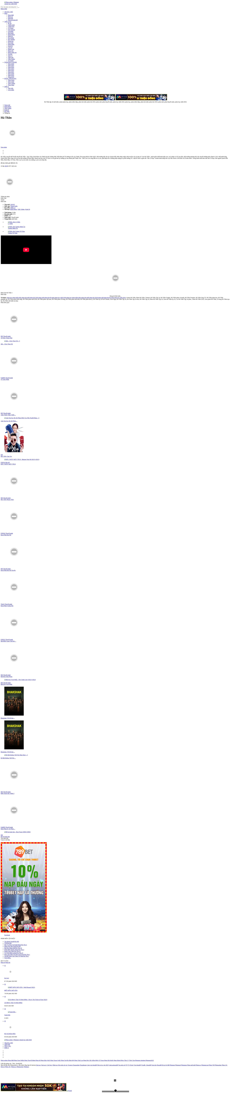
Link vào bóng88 (92, 1065)
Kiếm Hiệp (11, 44)
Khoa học (11, 41)
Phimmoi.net (205, 1065)
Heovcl (3, 1067)
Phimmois (184, 1065)
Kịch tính (10, 43)
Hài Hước (11, 33)
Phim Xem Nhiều (19, 1060)
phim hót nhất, (26, 297)
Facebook (7, 935)
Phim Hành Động (118, 1060)
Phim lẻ (3, 962)
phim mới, (41, 297)
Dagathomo (83, 1065)
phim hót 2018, (34, 297)
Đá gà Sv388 (165, 1065)
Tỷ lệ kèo (130, 1065)
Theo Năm (11, 85)
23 (14, 204)
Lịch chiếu (11, 90)
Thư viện (10, 88)
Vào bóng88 (137, 1065)
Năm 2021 (11, 72)
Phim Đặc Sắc (87, 1060)
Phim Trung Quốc (55, 1060)
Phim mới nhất (191, 1065)
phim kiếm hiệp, (17, 297)
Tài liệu (10, 54)
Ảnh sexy (44, 1065)
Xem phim (4, 147)
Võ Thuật (10, 60)
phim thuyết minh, (49, 297)
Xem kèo (154, 1065)
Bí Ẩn (9, 23)
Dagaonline (76, 1065)
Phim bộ (7, 962)
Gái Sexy (49, 1065)
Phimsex (26, 1067)
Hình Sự (10, 36)
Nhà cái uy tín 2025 (102, 1065)
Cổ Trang (10, 28)
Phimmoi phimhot (140, 1060)
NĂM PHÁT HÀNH (10, 62)
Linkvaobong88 (113, 1065)
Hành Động (11, 34)
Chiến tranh (11, 25)
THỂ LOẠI (7, 21)
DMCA (6, 86)
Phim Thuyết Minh (29, 1060)
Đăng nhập (4, 9)
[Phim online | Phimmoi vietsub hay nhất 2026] (11, 4)
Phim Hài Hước (108, 1060)
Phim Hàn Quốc (45, 1060)
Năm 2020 (11, 73)
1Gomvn (70, 1065)
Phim (5, 13)
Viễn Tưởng (11, 59)
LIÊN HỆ (7, 1044)
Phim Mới (11, 15)
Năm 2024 (11, 67)
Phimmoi (172, 1065)
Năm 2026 (11, 64)
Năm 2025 (11, 65)
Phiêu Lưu (11, 49)
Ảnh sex (38, 1065)
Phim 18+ (11, 51)
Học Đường (11, 39)
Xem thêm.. (7, 958)
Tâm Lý (10, 56)
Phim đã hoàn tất (13, 20)
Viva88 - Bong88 (146, 1065)
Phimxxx (198, 1065)
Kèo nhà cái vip (62, 1065)
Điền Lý (13, 208)
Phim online (4, 1060)
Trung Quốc (14, 206)
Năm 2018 (11, 77)
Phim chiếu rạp (12, 52)
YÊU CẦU (7, 1046)
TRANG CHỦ (8, 12)
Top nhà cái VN (123, 1065)
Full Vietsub (11, 30)
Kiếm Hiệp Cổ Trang (97, 1060)
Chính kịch (11, 26)
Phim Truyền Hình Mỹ (67, 1060)
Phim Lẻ (10, 17)
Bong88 (159, 1065)
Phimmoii (178, 1065)
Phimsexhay (20, 1067)
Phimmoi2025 (149, 1060)
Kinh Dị (10, 46)
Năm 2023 (11, 69)
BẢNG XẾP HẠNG (10, 78)
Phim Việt (212, 1065)
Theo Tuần (11, 82)
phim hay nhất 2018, (60, 297)
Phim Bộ (10, 18)
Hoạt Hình (11, 38)
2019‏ (6, 166)
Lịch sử (10, 47)
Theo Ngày (11, 80)
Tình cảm (10, 57)
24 (11, 204)
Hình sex (55, 1065)
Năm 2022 (11, 70)
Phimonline (218, 1065)
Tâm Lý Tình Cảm (129, 1060)
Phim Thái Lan (78, 1060)
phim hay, (9, 297)
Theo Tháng (11, 83)
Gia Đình (10, 31)
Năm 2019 (11, 75)
